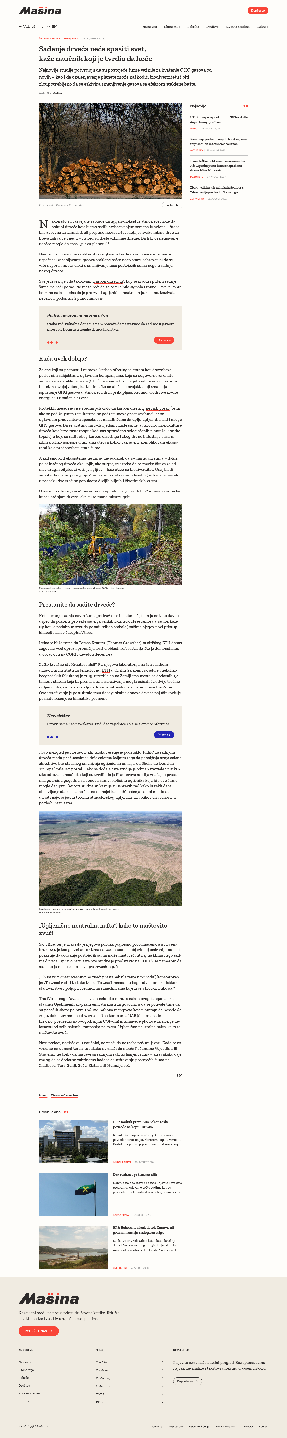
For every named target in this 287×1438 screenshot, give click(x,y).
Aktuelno (196, 150)
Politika (193, 26)
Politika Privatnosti (226, 1426)
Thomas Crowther (64, 1095)
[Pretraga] (41, 26)
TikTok (100, 1394)
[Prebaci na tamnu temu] (48, 26)
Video (193, 128)
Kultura (262, 26)
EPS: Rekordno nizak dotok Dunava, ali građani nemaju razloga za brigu (143, 1230)
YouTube (101, 1362)
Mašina (57, 93)
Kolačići (248, 1426)
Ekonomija (172, 26)
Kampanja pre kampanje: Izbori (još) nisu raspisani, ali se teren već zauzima (218, 141)
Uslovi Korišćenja (199, 1426)
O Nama (157, 1426)
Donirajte (258, 10)
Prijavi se (164, 735)
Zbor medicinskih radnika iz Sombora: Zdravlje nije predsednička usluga (217, 190)
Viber (99, 1402)
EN (54, 26)
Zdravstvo (197, 198)
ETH (106, 670)
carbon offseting (108, 281)
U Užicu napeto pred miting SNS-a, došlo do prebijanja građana (219, 119)
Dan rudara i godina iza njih (135, 1174)
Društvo (212, 26)
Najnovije (150, 26)
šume (43, 1095)
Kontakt (263, 1426)
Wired (87, 632)
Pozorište (196, 177)
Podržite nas (36, 1331)
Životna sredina (238, 26)
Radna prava (121, 1215)
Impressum (176, 1426)
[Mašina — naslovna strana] (40, 10)
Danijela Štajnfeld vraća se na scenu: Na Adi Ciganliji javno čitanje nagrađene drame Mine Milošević (217, 165)
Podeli (170, 205)
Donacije (164, 340)
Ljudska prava (122, 1162)
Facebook (102, 1370)
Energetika (71, 38)
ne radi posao (158, 408)
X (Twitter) (103, 1378)
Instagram (103, 1386)
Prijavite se (185, 1381)
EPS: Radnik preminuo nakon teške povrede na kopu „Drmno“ (141, 1124)
